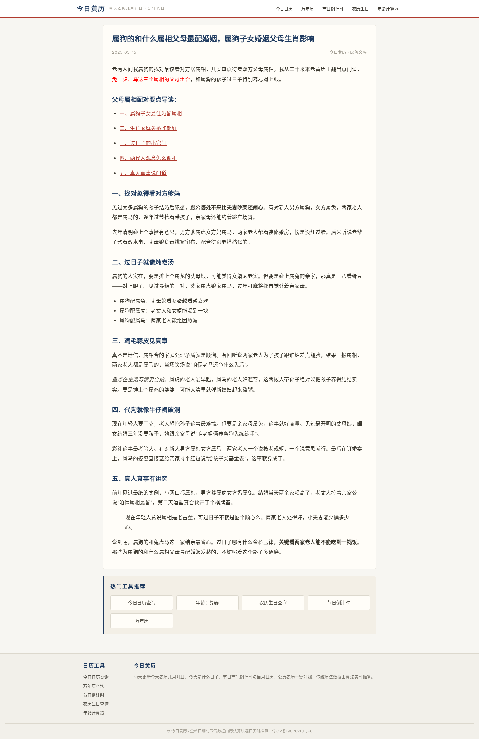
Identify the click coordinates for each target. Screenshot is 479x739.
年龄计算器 (388, 8)
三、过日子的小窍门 (143, 143)
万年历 (307, 8)
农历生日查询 (273, 602)
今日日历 (284, 8)
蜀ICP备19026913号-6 (291, 731)
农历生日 (360, 8)
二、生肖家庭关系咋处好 (148, 128)
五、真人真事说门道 (143, 173)
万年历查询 (93, 685)
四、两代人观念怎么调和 (148, 158)
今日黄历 (91, 9)
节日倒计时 (332, 8)
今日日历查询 (141, 602)
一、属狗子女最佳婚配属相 (151, 114)
